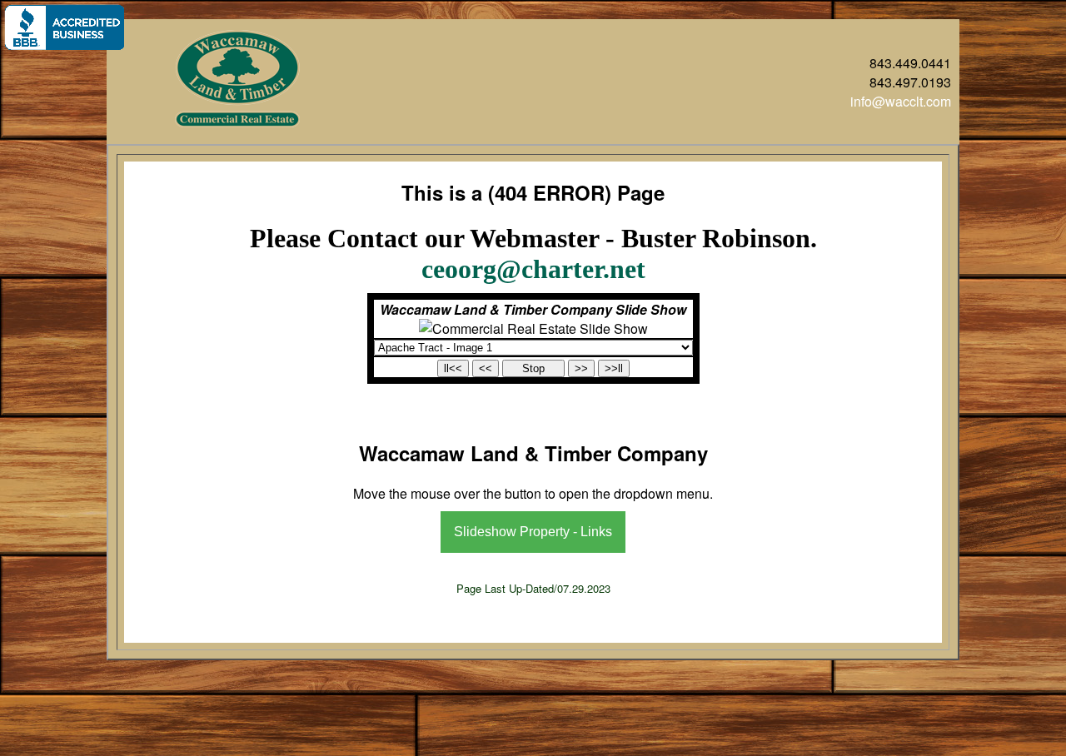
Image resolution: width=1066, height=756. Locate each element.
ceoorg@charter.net (533, 269)
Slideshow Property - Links (533, 532)
